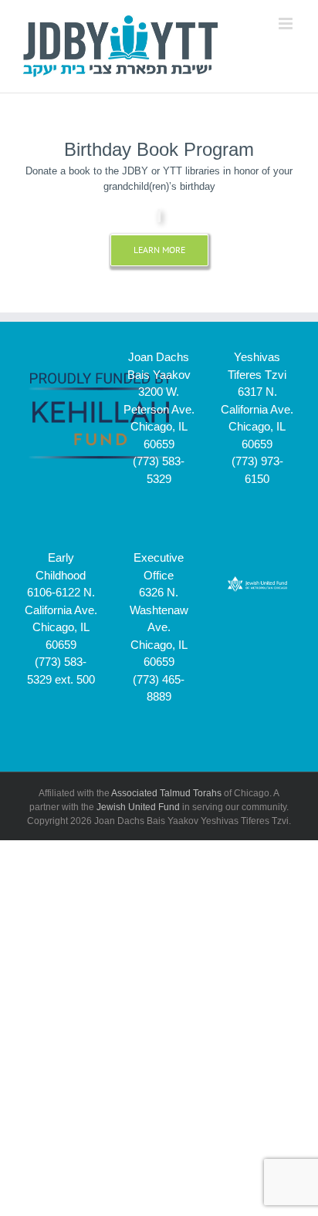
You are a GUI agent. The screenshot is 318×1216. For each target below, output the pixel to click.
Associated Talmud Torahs (166, 793)
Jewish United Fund (138, 807)
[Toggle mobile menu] (287, 23)
